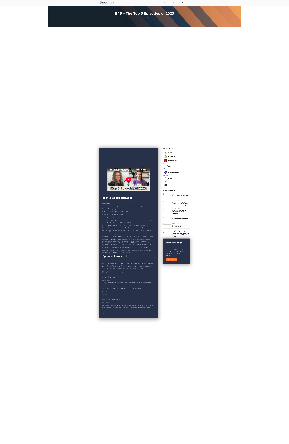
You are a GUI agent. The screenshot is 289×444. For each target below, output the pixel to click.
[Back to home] (106, 3)
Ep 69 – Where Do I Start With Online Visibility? (180, 225)
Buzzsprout (171, 156)
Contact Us (186, 3)
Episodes (175, 3)
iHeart (170, 152)
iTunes (170, 178)
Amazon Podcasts (173, 172)
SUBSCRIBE (171, 259)
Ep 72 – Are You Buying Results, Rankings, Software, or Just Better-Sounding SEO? (180, 203)
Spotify (170, 166)
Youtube (170, 185)
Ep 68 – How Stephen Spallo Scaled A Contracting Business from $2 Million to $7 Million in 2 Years (181, 234)
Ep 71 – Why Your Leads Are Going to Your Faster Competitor (179, 212)
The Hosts (164, 3)
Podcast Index (172, 160)
